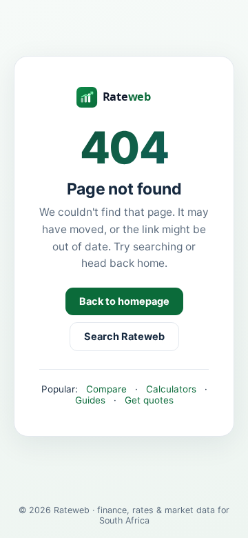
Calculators (171, 389)
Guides (90, 400)
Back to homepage (124, 301)
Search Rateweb (124, 336)
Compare (106, 389)
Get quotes (149, 400)
